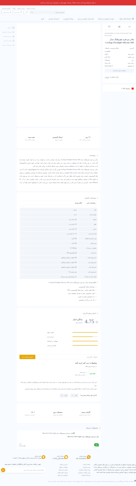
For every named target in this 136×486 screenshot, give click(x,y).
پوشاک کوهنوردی (68, 19)
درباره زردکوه (21, 8)
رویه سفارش (86, 467)
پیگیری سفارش (6, 8)
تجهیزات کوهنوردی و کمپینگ (106, 19)
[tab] (91, 203)
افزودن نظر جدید (27, 357)
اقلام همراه (78, 203)
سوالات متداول (63, 467)
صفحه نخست (86, 464)
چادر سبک (107, 63)
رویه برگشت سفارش (84, 472)
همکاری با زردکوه (63, 475)
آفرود (42, 19)
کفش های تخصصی (53, 19)
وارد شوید (6, 12)
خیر (66, 395)
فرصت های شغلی (62, 472)
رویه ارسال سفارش (84, 470)
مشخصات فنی (91, 203)
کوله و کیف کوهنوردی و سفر (86, 19)
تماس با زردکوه (31, 8)
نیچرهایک (107, 60)
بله (76, 395)
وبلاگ (14, 8)
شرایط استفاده (85, 475)
